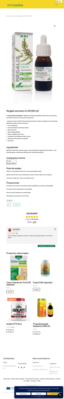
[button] (54, 25)
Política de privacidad (17, 379)
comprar (17, 204)
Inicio (7, 16)
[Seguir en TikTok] (24, 367)
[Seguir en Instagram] (21, 367)
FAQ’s (38, 381)
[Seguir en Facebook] (18, 367)
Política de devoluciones (47, 379)
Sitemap (33, 381)
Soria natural (13, 16)
